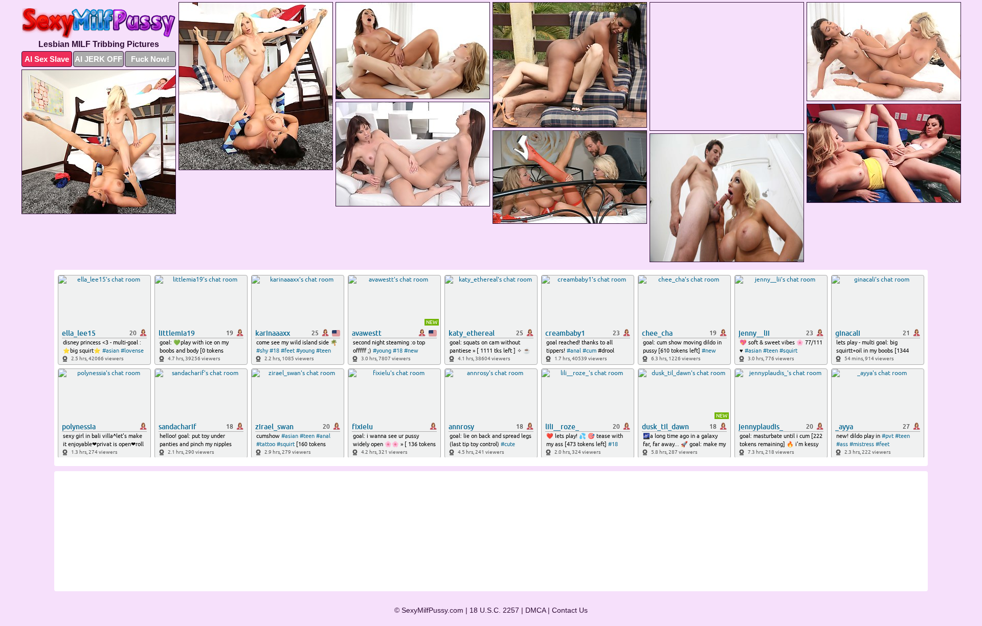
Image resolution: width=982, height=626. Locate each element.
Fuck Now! (150, 59)
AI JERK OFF (98, 59)
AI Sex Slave (47, 59)
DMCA (535, 610)
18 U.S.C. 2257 (494, 610)
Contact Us (570, 610)
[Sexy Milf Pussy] (98, 23)
